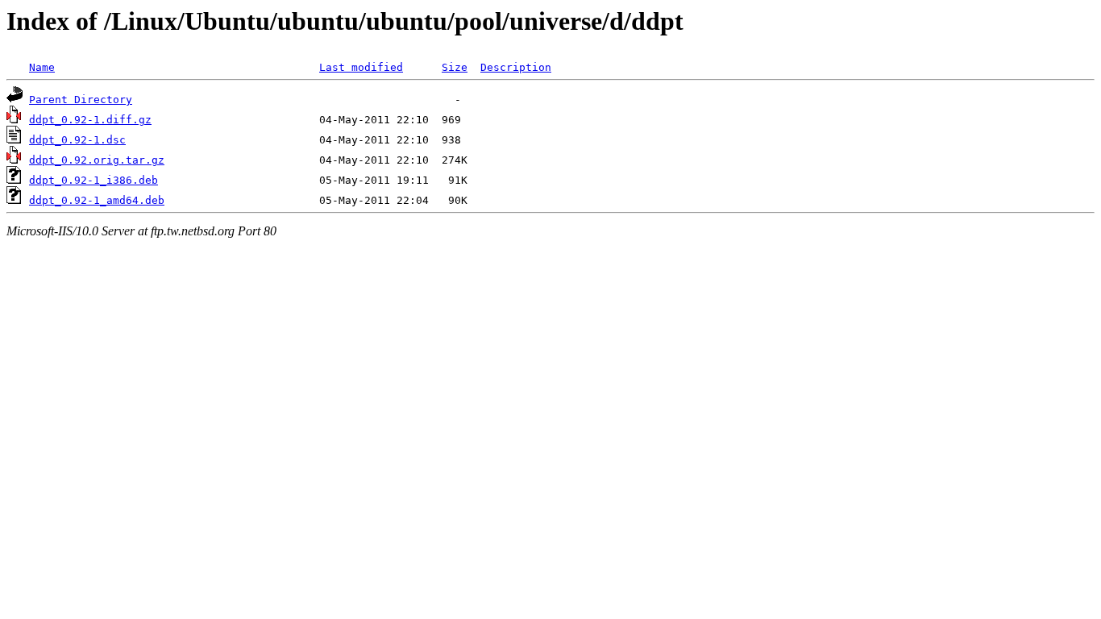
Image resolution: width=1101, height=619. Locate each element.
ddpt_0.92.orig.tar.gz (96, 160)
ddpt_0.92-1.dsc (77, 140)
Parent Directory (80, 99)
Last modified (361, 67)
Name (42, 67)
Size (454, 67)
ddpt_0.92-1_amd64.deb (96, 200)
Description (515, 67)
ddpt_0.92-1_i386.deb (93, 180)
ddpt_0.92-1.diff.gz (90, 120)
